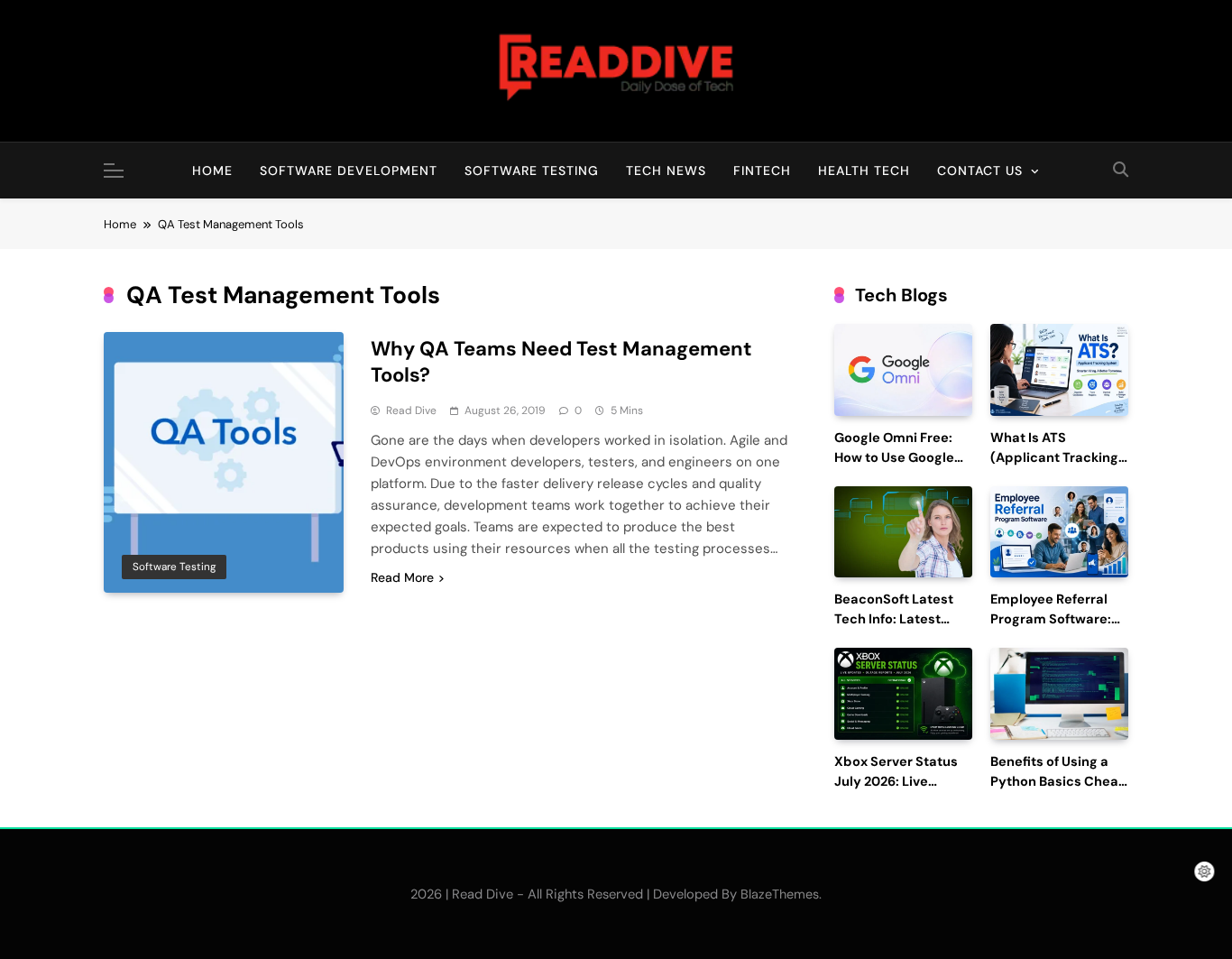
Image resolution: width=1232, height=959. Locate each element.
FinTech (762, 170)
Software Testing (531, 170)
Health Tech (864, 170)
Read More (402, 577)
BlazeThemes (779, 894)
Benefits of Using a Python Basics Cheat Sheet (1057, 781)
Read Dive (411, 410)
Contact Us (980, 170)
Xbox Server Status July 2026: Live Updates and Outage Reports (901, 791)
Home (212, 170)
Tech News (666, 170)
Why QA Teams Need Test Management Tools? (561, 362)
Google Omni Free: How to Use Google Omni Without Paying (902, 457)
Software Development (348, 170)
